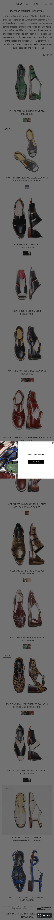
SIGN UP (36, 462)
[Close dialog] (53, 443)
